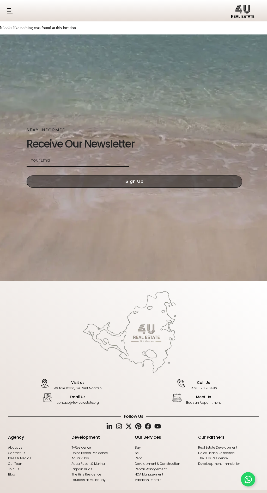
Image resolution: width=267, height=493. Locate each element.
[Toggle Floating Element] (248, 479)
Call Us (203, 382)
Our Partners (211, 437)
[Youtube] (157, 426)
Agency (16, 437)
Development (85, 437)
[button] (9, 10)
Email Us (78, 397)
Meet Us (203, 397)
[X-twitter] (128, 426)
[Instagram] (119, 426)
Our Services (148, 437)
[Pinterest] (138, 426)
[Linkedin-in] (109, 426)
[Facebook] (148, 426)
